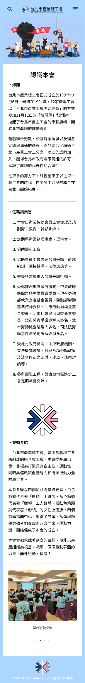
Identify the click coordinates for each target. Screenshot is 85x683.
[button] (75, 8)
